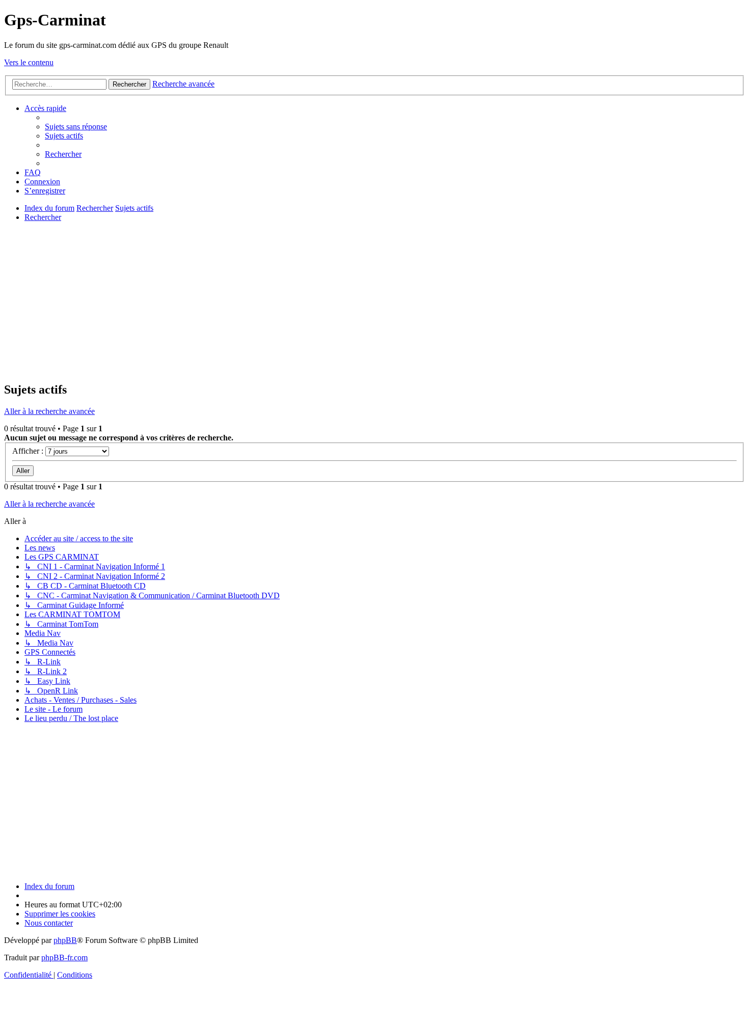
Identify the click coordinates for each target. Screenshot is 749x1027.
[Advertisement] (310, 301)
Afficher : (28, 451)
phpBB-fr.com (64, 957)
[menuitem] (76, 126)
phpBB (65, 940)
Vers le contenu (29, 62)
